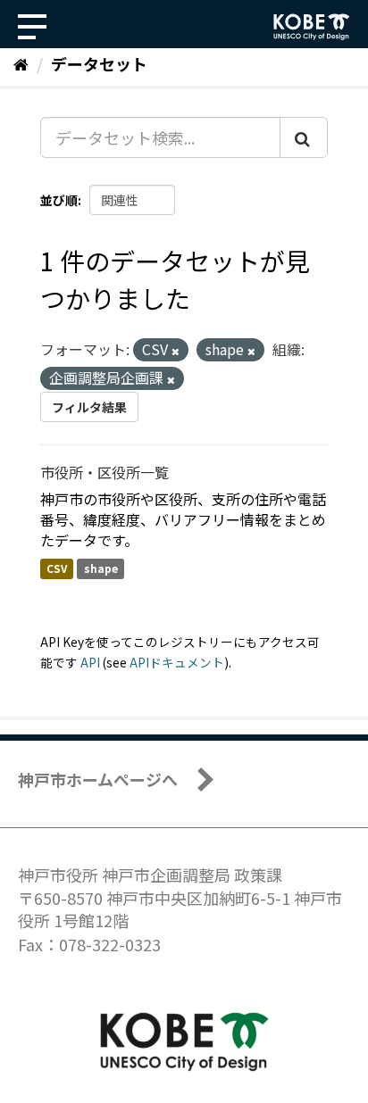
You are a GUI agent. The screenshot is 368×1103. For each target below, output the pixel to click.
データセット (99, 63)
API (90, 662)
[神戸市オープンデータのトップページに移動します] (311, 26)
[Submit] (304, 137)
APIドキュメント (177, 662)
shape (101, 568)
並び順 (59, 200)
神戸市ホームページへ (98, 779)
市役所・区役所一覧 (104, 472)
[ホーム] (21, 63)
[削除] (175, 351)
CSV (56, 568)
